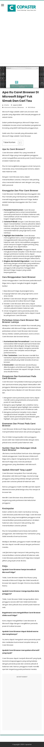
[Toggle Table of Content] (18, 142)
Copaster (28, 744)
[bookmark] (3, 6)
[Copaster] (22, 8)
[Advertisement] (22, 41)
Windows (20, 107)
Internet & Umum (10, 107)
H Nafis (6, 105)
